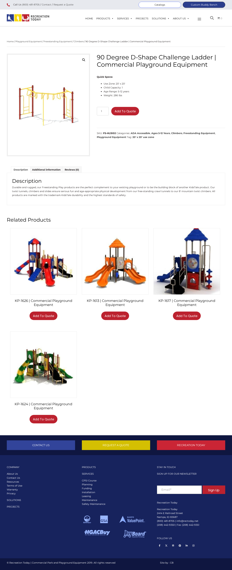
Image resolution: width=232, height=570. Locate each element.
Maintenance (89, 500)
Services (123, 18)
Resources (13, 481)
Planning (87, 484)
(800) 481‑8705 (165, 520)
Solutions (159, 18)
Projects (142, 18)
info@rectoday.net (187, 520)
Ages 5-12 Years (160, 133)
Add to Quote (125, 111)
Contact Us (13, 477)
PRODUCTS (89, 467)
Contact (46, 4)
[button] (160, 5)
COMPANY (13, 467)
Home (89, 18)
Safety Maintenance (93, 504)
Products (103, 18)
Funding (87, 488)
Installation (88, 492)
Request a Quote (63, 4)
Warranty (12, 489)
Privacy (11, 493)
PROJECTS (13, 506)
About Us (179, 18)
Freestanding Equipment (58, 41)
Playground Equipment (28, 41)
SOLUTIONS (14, 500)
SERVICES (88, 473)
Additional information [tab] (46, 169)
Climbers (79, 41)
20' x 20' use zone (143, 137)
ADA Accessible (140, 133)
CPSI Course (89, 480)
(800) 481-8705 (31, 4)
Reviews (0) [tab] (72, 169)
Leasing (86, 496)
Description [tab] (21, 169)
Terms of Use (14, 485)
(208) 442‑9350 (166, 524)
